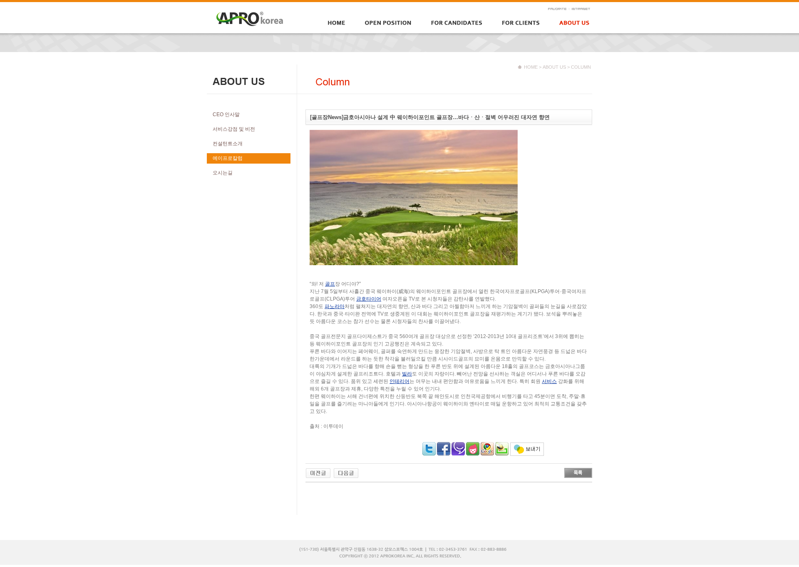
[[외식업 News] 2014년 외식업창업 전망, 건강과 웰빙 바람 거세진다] (346, 472)
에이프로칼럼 (228, 158)
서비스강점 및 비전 (234, 129)
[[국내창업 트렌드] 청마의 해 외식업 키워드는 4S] (318, 472)
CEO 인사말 (226, 114)
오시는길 (223, 173)
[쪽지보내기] (527, 446)
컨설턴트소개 (228, 144)
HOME (531, 67)
